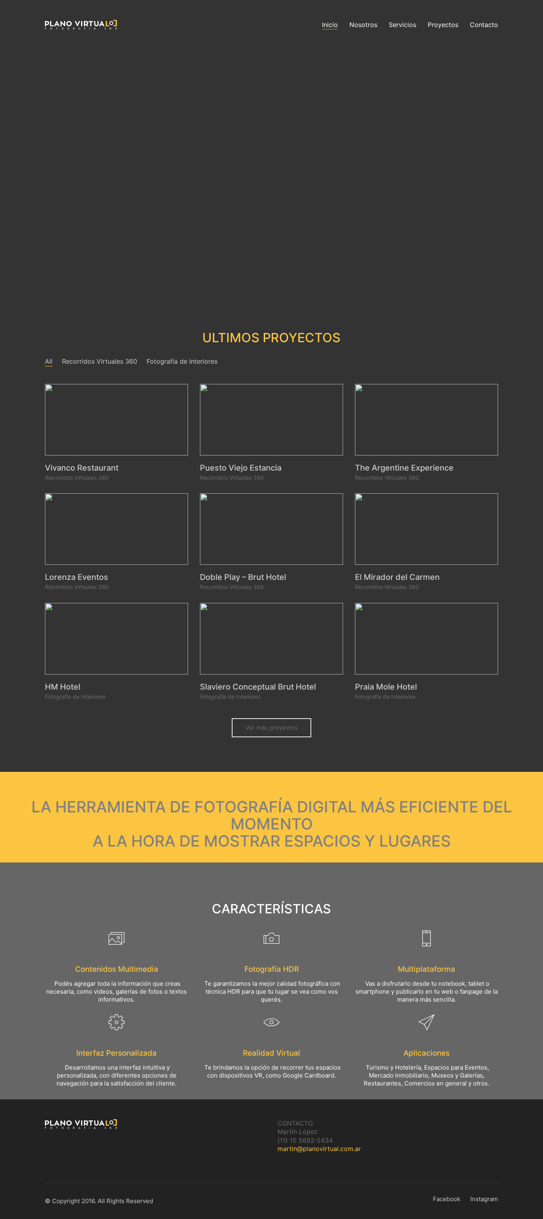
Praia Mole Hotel (386, 686)
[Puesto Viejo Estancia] (271, 419)
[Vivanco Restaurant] (116, 419)
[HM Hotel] (116, 638)
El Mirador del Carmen (397, 577)
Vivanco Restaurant (81, 467)
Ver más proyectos (271, 727)
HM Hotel (62, 686)
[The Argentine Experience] (426, 419)
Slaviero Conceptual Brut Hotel (258, 686)
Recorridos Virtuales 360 (99, 361)
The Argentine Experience (404, 467)
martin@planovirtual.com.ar (319, 1149)
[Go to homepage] (81, 25)
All (48, 361)
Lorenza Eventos (76, 577)
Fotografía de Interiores (182, 361)
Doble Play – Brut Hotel (243, 577)
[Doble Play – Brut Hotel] (271, 529)
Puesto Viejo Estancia (240, 467)
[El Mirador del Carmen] (426, 529)
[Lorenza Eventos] (116, 529)
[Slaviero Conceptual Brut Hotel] (271, 638)
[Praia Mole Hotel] (426, 638)
